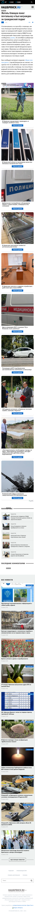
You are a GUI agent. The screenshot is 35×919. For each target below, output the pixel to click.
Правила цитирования (14, 875)
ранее (12, 38)
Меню (33, 7)
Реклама (25, 875)
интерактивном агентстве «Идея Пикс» (23, 905)
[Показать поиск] (32, 2)
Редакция (11, 870)
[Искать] (31, 880)
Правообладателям (22, 870)
